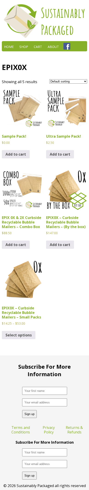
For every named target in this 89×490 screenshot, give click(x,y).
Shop (23, 46)
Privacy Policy (49, 430)
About (53, 46)
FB (67, 46)
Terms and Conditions (20, 430)
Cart (38, 46)
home (9, 46)
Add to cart (15, 154)
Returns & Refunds (74, 430)
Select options (18, 335)
